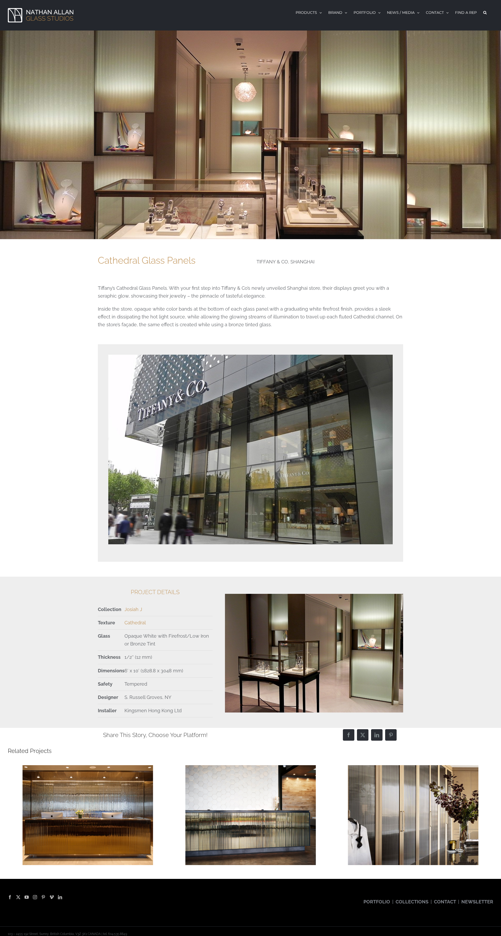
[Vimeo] (52, 897)
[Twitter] (18, 897)
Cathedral (135, 622)
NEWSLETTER (477, 901)
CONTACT (445, 901)
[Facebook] (349, 735)
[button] (485, 12)
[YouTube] (27, 897)
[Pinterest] (391, 735)
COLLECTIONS (412, 901)
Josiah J (133, 609)
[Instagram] (35, 897)
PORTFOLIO (376, 901)
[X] (363, 735)
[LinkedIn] (377, 735)
